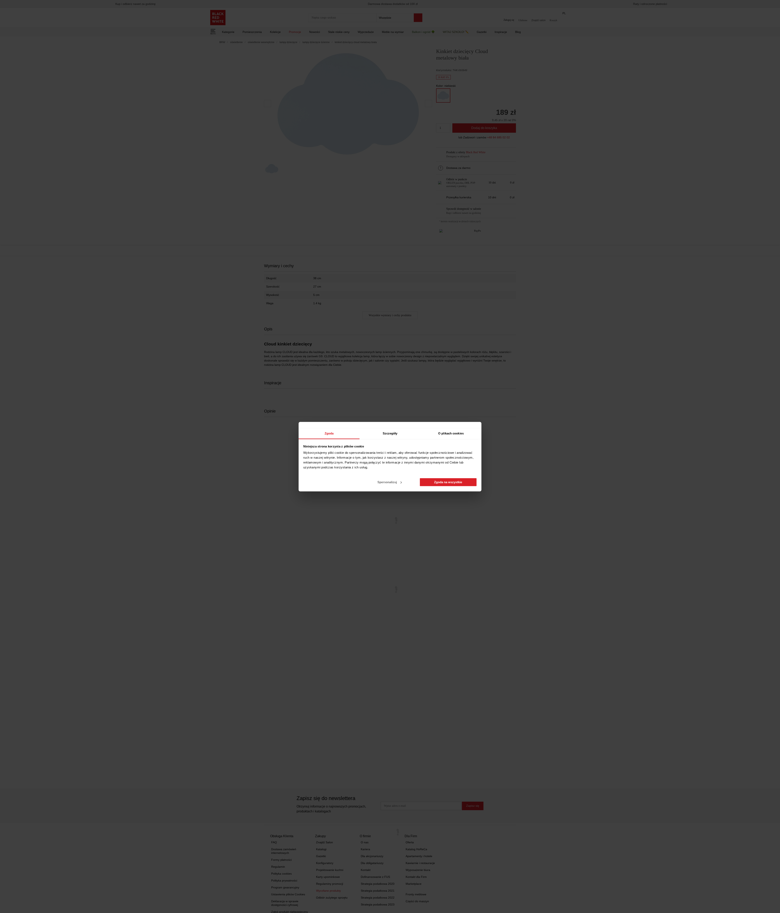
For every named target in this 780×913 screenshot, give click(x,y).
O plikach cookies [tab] (451, 433)
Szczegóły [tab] (390, 433)
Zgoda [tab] (329, 433)
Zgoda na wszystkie (448, 482)
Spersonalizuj (387, 482)
